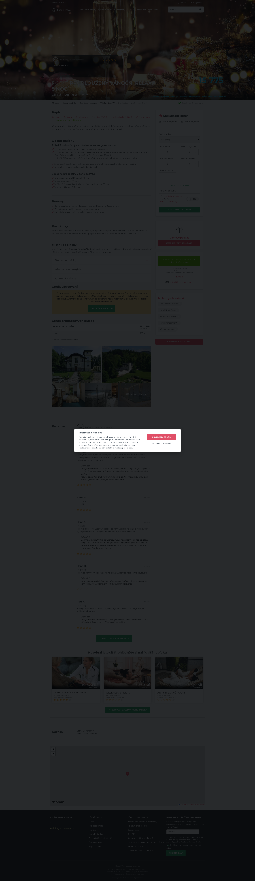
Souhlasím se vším (161, 437)
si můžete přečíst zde (122, 448)
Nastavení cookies (162, 444)
